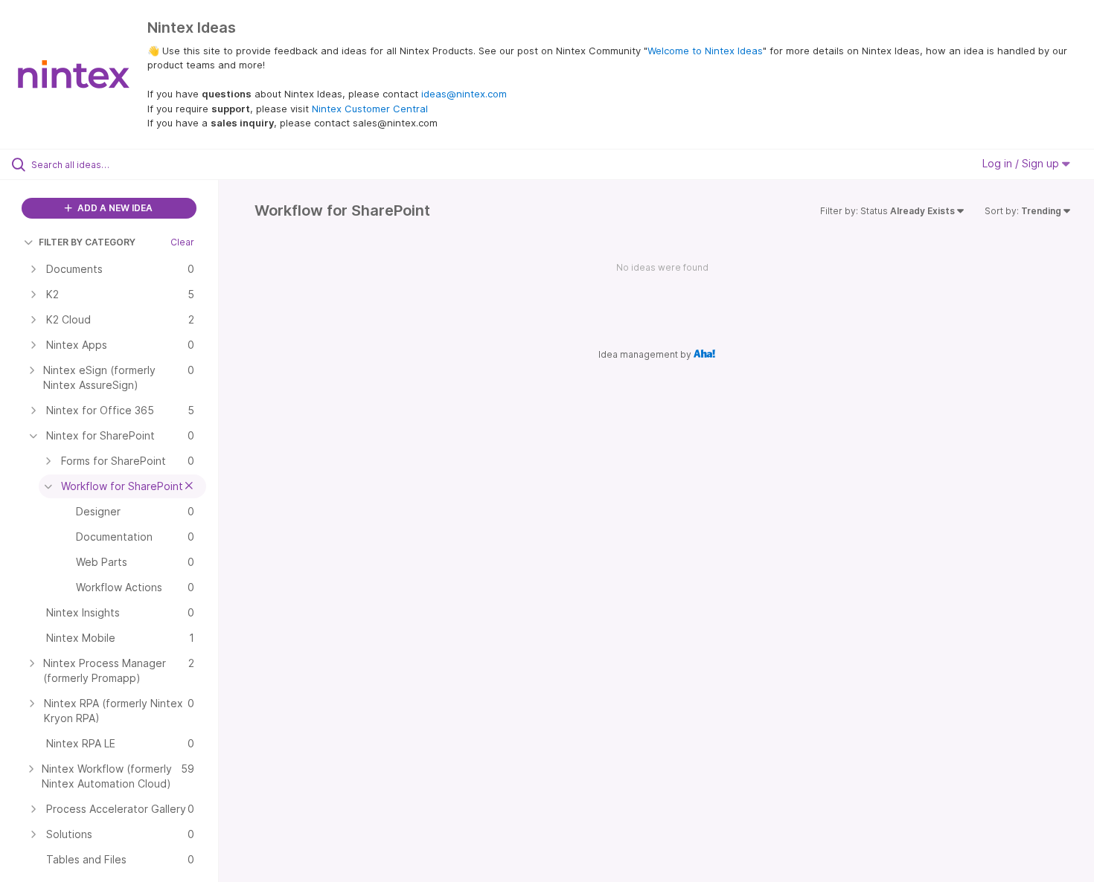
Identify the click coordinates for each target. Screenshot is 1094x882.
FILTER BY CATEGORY (87, 242)
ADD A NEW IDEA (114, 207)
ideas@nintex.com (464, 94)
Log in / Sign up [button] (1022, 163)
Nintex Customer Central (370, 109)
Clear (182, 242)
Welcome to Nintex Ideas (705, 51)
